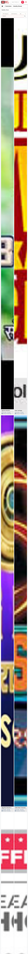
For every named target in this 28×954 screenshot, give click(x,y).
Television (8, 6)
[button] (26, 2)
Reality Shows (17, 6)
